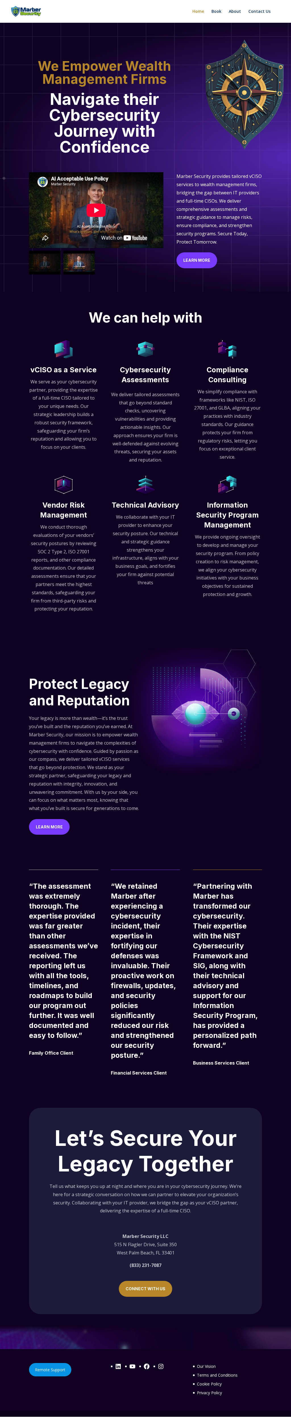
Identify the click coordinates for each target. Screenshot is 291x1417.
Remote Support (50, 1369)
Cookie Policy (209, 1384)
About (235, 11)
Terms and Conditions (217, 1375)
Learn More (196, 260)
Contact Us (259, 11)
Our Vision (206, 1366)
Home (198, 11)
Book (216, 11)
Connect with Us (145, 1288)
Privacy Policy (209, 1392)
